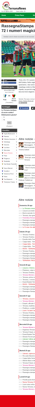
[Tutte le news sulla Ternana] (13, 6)
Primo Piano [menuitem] (19, 15)
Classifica (5, 130)
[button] (9, 122)
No (4, 119)
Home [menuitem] (4, 15)
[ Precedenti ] (9, 102)
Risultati (9, 126)
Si (4, 117)
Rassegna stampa (29, 99)
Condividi (24, 108)
